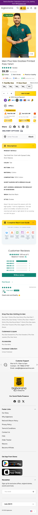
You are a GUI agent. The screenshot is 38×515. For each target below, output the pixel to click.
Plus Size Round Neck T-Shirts (16, 322)
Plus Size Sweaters (22, 334)
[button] (31, 8)
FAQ (3, 436)
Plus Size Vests (12, 337)
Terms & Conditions (8, 428)
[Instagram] (27, 127)
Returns (4, 444)
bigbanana (9, 510)
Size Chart (23, 83)
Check (30, 137)
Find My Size (9, 83)
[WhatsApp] (10, 127)
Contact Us (6, 432)
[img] (6, 287)
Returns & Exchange (33, 83)
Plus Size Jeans (30, 322)
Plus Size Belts (6, 344)
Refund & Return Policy (10, 421)
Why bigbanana (7, 417)
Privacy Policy (6, 424)
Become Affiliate (8, 448)
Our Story (5, 413)
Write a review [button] (19, 275)
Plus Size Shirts (18, 317)
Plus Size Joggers (20, 325)
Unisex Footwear (7, 352)
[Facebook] (14, 127)
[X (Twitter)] (19, 127)
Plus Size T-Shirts (7, 317)
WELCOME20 (24, 120)
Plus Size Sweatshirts (8, 334)
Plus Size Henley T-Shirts (14, 320)
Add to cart (25, 93)
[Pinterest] (23, 127)
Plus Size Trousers (8, 325)
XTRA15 (8, 120)
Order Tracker (6, 440)
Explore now (22, 4)
